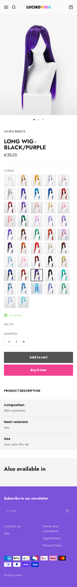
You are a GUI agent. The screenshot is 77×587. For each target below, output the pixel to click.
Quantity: (10, 333)
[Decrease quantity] (9, 342)
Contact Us (12, 526)
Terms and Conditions (50, 528)
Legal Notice (51, 538)
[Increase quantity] (24, 342)
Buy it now (38, 370)
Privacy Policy (52, 545)
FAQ (7, 533)
